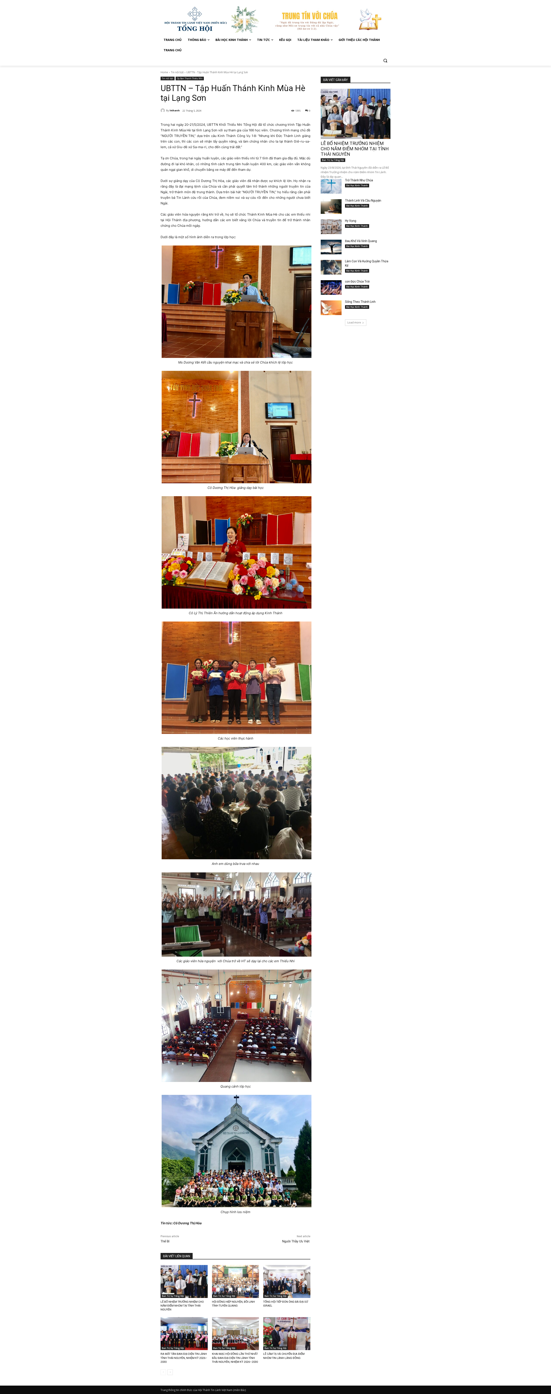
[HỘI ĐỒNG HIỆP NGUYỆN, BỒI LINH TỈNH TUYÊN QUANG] (235, 1281)
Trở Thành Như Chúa (359, 180)
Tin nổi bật (177, 72)
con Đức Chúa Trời (357, 281)
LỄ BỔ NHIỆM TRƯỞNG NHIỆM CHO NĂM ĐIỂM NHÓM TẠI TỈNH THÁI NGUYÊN (182, 1305)
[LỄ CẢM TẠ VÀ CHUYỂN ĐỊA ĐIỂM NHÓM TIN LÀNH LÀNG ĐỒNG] (286, 1333)
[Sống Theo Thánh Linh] (331, 307)
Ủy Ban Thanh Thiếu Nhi (190, 78)
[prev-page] (163, 1372)
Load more (354, 322)
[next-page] (170, 1372)
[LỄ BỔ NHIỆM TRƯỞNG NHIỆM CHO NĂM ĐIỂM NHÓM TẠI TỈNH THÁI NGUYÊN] (184, 1281)
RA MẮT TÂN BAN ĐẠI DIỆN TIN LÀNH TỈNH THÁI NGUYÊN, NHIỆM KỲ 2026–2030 (184, 1357)
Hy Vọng (351, 220)
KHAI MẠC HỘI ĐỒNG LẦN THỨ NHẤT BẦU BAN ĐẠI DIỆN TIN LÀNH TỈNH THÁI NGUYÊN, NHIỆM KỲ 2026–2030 (235, 1357)
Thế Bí (165, 1241)
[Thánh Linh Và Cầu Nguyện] (331, 206)
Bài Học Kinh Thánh (357, 185)
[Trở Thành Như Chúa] (331, 186)
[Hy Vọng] (331, 226)
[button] (385, 60)
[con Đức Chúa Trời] (331, 287)
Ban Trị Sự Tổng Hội (173, 1296)
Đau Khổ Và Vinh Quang (361, 241)
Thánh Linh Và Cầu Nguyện (363, 200)
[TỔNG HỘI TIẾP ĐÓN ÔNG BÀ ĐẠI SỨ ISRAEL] (286, 1281)
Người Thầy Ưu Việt (296, 1241)
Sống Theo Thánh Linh (360, 301)
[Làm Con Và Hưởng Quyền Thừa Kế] (331, 267)
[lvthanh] (163, 110)
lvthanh (175, 110)
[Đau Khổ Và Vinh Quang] (331, 247)
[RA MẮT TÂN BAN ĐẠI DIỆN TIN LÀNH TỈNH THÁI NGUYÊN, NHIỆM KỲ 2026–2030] (184, 1333)
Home (164, 72)
